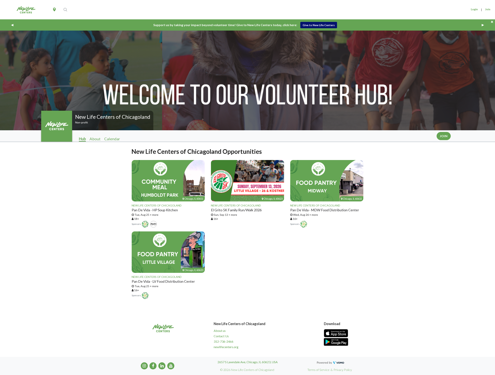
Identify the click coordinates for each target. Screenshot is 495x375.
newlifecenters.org (226, 347)
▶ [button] (483, 25)
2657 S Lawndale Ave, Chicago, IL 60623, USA (248, 362)
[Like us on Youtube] (171, 365)
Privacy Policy (343, 370)
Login (474, 9)
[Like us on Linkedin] (162, 365)
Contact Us (221, 336)
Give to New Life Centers (319, 25)
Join (487, 9)
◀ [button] (12, 25)
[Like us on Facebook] (153, 365)
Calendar (112, 138)
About (95, 138)
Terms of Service (318, 370)
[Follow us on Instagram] (144, 365)
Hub (82, 138)
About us (220, 330)
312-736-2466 (223, 341)
